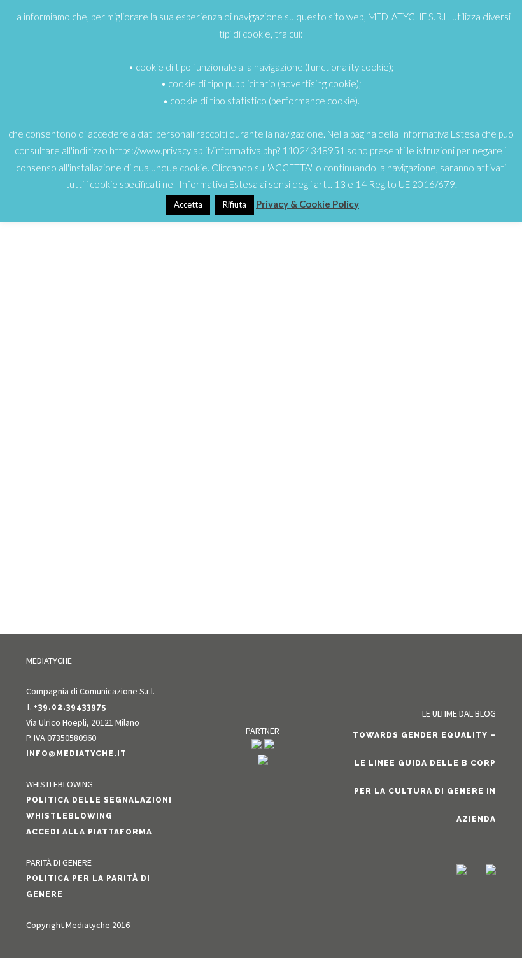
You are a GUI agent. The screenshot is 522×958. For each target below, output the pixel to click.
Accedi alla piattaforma (89, 831)
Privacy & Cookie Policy (307, 204)
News (143, 501)
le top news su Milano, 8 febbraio (136, 479)
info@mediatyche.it (76, 753)
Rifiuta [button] (234, 204)
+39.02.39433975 (70, 707)
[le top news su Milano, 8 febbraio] (136, 305)
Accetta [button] (188, 204)
